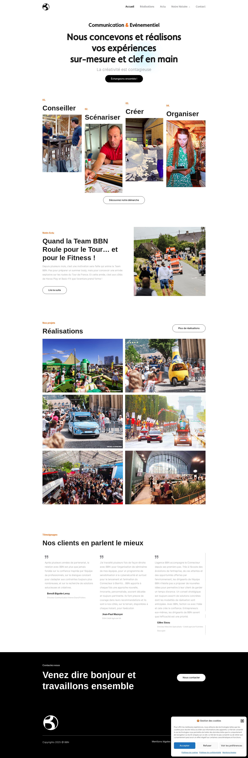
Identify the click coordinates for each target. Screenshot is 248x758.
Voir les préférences (231, 745)
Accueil (129, 6)
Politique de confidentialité (210, 752)
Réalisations (147, 6)
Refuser (207, 745)
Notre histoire (179, 6)
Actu (163, 6)
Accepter (184, 745)
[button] (242, 720)
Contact (201, 6)
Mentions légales (229, 752)
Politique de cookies (190, 752)
